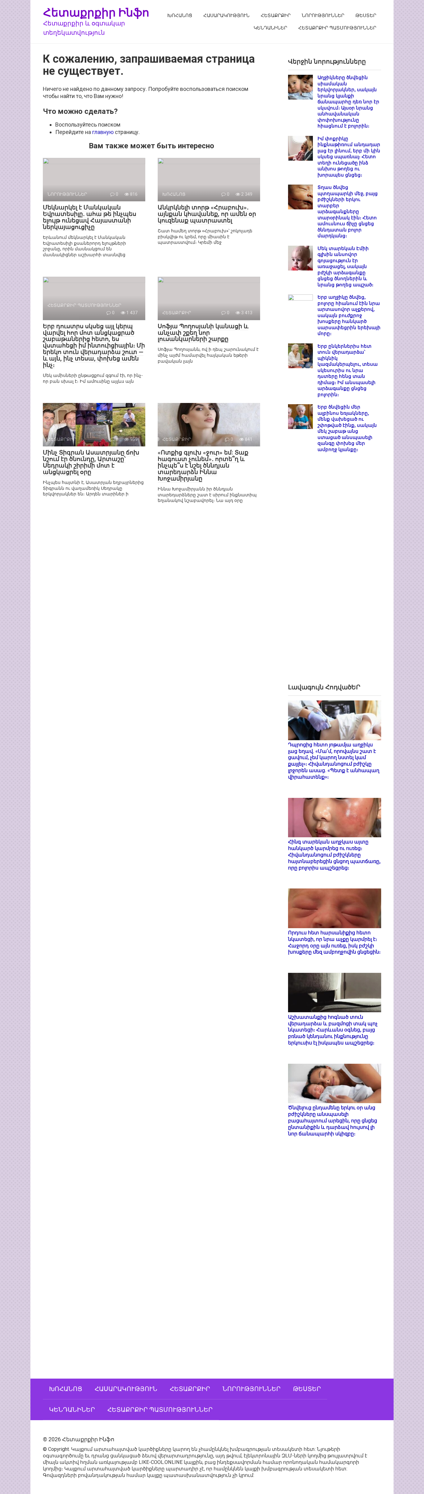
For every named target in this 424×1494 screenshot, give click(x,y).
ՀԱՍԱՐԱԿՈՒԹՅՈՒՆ (226, 15)
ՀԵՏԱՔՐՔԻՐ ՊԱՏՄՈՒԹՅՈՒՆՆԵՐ (337, 28)
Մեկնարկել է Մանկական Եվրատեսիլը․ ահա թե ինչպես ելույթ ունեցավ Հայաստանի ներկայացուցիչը (89, 217)
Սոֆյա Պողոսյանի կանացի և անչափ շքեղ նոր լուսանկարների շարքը (203, 333)
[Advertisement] (334, 573)
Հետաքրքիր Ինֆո (96, 12)
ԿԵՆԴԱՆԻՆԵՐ (270, 28)
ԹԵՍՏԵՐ (365, 15)
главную (103, 132)
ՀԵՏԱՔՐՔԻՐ (276, 15)
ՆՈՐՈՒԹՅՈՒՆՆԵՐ (323, 15)
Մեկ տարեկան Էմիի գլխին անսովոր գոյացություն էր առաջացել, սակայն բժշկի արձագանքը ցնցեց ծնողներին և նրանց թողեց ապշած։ (345, 267)
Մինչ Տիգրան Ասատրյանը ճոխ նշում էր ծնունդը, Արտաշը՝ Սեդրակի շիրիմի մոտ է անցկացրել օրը (91, 462)
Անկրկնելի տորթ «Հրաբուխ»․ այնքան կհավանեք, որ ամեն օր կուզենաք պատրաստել (207, 214)
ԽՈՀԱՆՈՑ (179, 15)
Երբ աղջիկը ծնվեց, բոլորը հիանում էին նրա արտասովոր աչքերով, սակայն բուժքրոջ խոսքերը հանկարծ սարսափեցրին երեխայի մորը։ (349, 315)
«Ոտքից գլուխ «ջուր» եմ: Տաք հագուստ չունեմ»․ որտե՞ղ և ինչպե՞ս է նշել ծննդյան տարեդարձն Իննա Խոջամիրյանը (203, 465)
